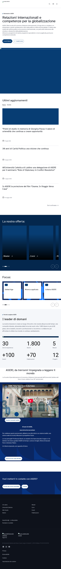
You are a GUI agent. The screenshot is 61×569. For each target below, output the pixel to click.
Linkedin (25, 486)
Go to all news (52, 205)
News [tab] (4, 105)
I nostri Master (7, 41)
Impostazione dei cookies (9, 561)
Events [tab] (9, 105)
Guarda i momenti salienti (13, 420)
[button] (53, 266)
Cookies (4, 558)
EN (53, 4)
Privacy (4, 551)
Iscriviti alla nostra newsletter (11, 486)
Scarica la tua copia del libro (13, 458)
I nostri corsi (19, 41)
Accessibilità (5, 554)
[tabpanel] (30, 156)
